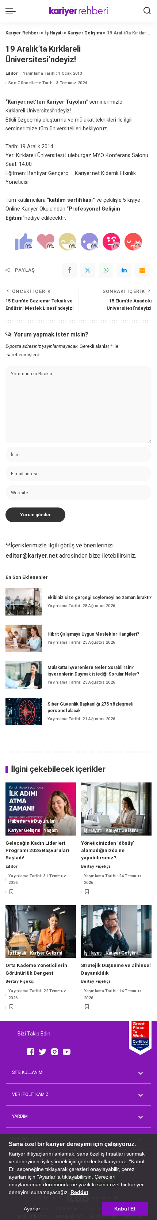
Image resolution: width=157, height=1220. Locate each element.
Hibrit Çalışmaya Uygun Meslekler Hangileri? (93, 634)
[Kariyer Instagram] (54, 1051)
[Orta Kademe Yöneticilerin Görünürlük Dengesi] (40, 931)
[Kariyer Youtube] (66, 1051)
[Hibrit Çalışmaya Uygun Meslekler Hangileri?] (23, 638)
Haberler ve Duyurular (31, 821)
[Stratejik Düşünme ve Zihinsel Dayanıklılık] (116, 931)
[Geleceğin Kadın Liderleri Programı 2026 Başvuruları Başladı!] (40, 809)
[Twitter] (87, 270)
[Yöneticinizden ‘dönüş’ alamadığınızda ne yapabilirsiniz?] (116, 809)
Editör (11, 73)
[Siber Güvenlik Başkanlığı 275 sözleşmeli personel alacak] (23, 711)
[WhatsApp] (106, 270)
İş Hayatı (93, 830)
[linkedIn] (124, 270)
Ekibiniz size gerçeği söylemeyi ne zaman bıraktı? (99, 597)
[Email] (142, 270)
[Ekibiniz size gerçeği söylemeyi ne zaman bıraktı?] (23, 601)
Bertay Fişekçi (95, 866)
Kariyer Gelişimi (24, 830)
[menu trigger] (12, 11)
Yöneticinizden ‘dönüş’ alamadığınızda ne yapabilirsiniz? (107, 850)
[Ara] (147, 11)
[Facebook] (69, 270)
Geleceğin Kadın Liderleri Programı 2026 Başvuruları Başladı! (37, 850)
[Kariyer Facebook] (30, 1051)
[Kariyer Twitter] (42, 1051)
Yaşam (51, 830)
